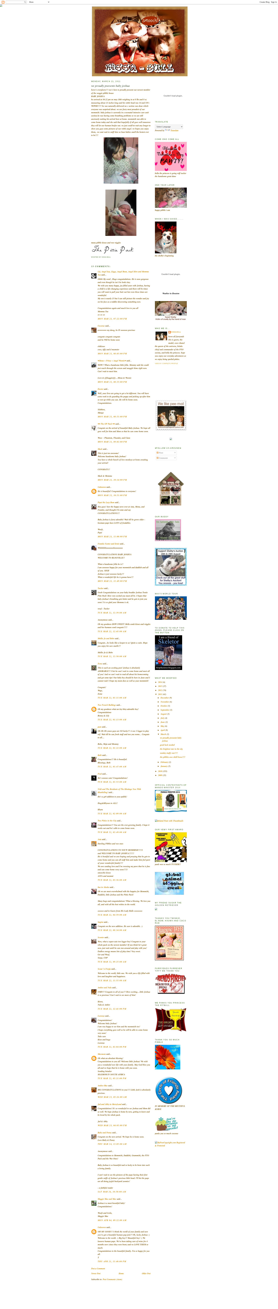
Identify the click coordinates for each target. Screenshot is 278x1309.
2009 (160, 775)
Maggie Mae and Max (107, 1199)
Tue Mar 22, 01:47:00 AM (112, 766)
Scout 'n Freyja (104, 968)
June (163, 722)
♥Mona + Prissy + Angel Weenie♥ (112, 360)
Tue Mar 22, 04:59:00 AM (112, 914)
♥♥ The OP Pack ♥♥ (106, 423)
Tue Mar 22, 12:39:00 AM (112, 612)
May (163, 726)
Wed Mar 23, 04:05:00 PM (112, 1125)
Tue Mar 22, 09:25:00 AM (112, 961)
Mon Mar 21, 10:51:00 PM (112, 495)
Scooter (101, 937)
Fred (100, 773)
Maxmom (102, 1054)
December (165, 697)
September (165, 709)
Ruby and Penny (105, 1132)
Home (121, 1273)
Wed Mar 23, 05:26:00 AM (112, 1097)
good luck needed (167, 744)
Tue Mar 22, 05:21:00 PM (112, 1078)
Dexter (100, 389)
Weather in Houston (170, 293)
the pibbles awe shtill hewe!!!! (172, 757)
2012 (160, 690)
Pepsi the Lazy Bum (106, 502)
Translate (175, 130)
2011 (160, 694)
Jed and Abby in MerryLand (109, 1104)
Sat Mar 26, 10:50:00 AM (112, 1191)
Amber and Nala (105, 987)
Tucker (101, 588)
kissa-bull (176, 332)
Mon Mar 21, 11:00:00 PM (112, 536)
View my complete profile (166, 363)
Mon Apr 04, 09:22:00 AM (112, 1220)
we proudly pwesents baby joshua (110, 85)
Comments (163, 458)
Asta (99, 839)
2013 (160, 686)
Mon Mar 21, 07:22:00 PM (112, 318)
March (164, 734)
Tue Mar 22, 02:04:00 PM (112, 1046)
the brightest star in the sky (171, 748)
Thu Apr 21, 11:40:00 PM (112, 1261)
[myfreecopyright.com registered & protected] (171, 1145)
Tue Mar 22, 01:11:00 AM (112, 697)
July (163, 718)
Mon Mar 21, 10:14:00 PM (112, 479)
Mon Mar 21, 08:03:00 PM (112, 353)
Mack (100, 449)
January (164, 766)
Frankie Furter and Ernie (108, 543)
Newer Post (95, 1273)
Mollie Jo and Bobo (106, 638)
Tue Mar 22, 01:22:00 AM (112, 747)
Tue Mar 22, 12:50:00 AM (112, 656)
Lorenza (101, 1015)
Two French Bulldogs (107, 705)
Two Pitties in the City (107, 820)
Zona (100, 663)
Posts (160, 452)
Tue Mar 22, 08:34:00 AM (112, 930)
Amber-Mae (103, 1085)
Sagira (100, 922)
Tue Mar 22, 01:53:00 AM (112, 781)
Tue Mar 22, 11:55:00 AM (112, 980)
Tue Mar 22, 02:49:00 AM (112, 832)
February (165, 762)
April (163, 730)
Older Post (146, 1273)
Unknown (102, 487)
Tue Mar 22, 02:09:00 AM (112, 813)
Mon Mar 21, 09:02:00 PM (112, 441)
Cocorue (101, 325)
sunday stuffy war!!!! (169, 753)
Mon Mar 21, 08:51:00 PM (112, 416)
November (165, 701)
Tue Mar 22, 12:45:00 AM (112, 631)
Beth (100, 755)
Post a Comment (98, 1268)
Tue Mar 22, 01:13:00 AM (112, 719)
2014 (160, 682)
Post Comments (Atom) (112, 1279)
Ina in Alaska (103, 887)
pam (99, 726)
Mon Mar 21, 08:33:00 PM (112, 381)
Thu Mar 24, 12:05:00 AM (112, 1144)
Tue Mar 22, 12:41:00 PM (112, 1008)
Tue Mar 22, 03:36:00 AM (112, 879)
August (164, 713)
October (164, 705)
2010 (160, 771)
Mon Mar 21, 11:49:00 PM (112, 581)
